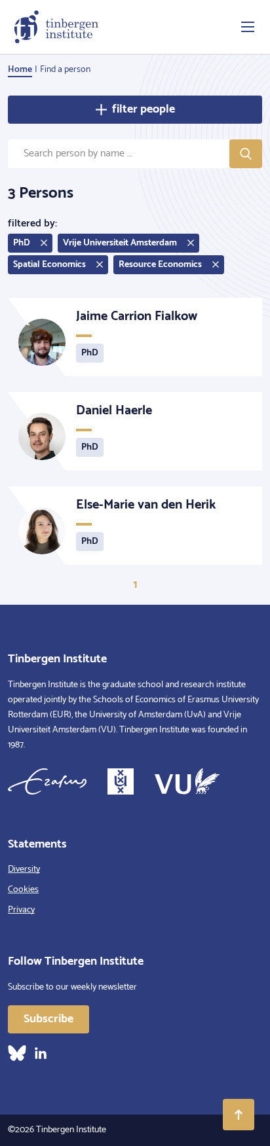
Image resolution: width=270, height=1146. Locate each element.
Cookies (23, 889)
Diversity (24, 869)
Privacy (21, 910)
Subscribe (48, 1019)
